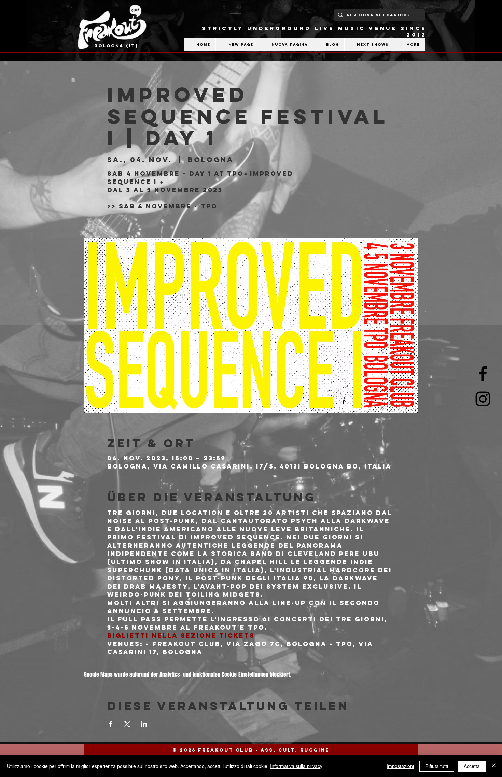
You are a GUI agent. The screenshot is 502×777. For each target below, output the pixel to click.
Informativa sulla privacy (296, 766)
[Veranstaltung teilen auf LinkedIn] (144, 724)
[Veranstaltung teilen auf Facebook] (110, 724)
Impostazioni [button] (400, 766)
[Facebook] (483, 374)
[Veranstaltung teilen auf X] (127, 724)
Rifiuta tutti (436, 766)
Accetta (472, 766)
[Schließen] (494, 766)
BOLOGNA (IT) (116, 45)
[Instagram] (483, 399)
